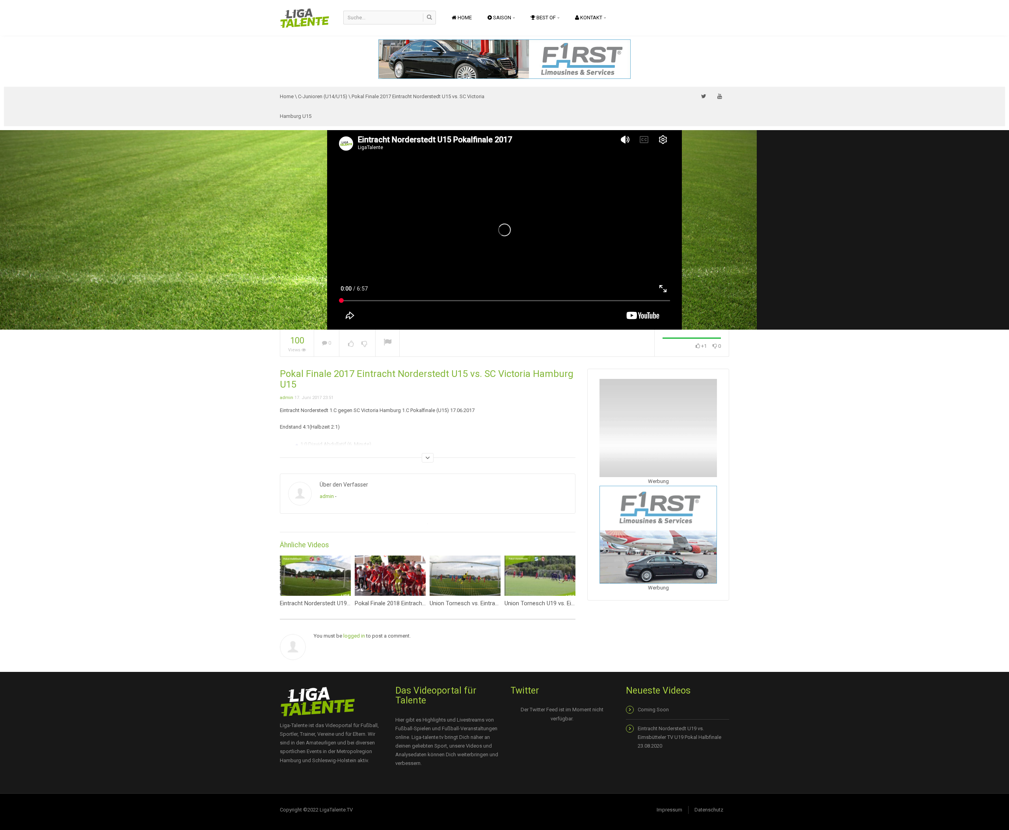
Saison (502, 18)
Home (464, 18)
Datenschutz (708, 810)
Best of (546, 18)
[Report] (387, 343)
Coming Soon (653, 709)
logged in (354, 636)
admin (286, 397)
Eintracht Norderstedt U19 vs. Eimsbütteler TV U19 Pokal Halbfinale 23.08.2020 (679, 737)
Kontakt (591, 18)
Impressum (669, 810)
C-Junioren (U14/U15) (322, 96)
